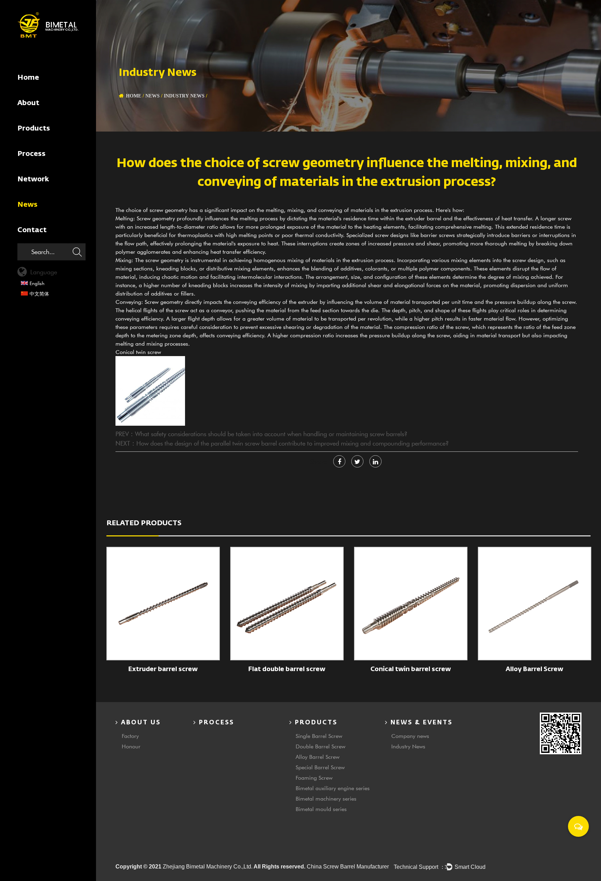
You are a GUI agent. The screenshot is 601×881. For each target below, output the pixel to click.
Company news (410, 735)
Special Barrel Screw (320, 767)
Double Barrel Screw (320, 746)
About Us (140, 723)
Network (33, 179)
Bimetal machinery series (326, 798)
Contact (32, 230)
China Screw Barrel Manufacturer (348, 867)
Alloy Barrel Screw (317, 756)
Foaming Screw (314, 777)
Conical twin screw (138, 351)
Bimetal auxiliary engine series (333, 788)
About (28, 103)
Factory (130, 735)
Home (28, 77)
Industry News (184, 95)
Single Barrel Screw (319, 735)
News (27, 204)
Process (31, 153)
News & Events (420, 723)
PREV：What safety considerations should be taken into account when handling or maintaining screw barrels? (261, 434)
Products (33, 128)
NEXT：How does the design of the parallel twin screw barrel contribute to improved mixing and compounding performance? (282, 443)
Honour (131, 746)
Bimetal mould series (321, 808)
